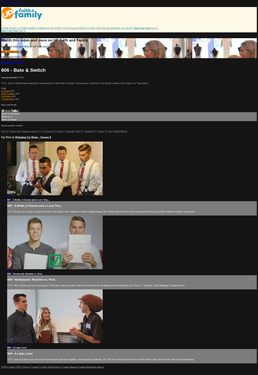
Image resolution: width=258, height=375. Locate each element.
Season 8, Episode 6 (9, 77)
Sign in (154, 28)
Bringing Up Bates (12, 62)
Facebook (6, 110)
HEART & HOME (18, 28)
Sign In (22, 31)
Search (74, 28)
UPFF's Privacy (22, 367)
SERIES (32, 28)
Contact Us (36, 367)
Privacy (58, 367)
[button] (3, 25)
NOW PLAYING (87, 28)
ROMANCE (43, 28)
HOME (5, 28)
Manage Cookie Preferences (83, 367)
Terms (50, 367)
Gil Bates (6, 91)
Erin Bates (6, 96)
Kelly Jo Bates (8, 93)
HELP (99, 28)
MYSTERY (56, 28)
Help (44, 367)
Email (16, 110)
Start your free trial (10, 51)
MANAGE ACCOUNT (121, 28)
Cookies (66, 367)
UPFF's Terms (8, 367)
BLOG (106, 28)
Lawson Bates (8, 99)
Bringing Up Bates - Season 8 (33, 137)
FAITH (66, 28)
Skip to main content (11, 2)
